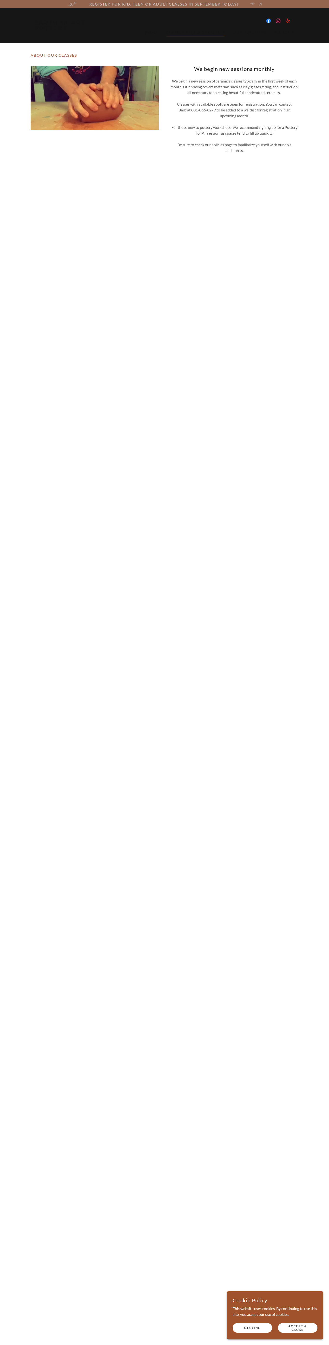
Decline (252, 1328)
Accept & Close (297, 1327)
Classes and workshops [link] (195, 32)
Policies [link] (284, 32)
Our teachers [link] (250, 32)
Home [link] (151, 32)
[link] (64, 28)
